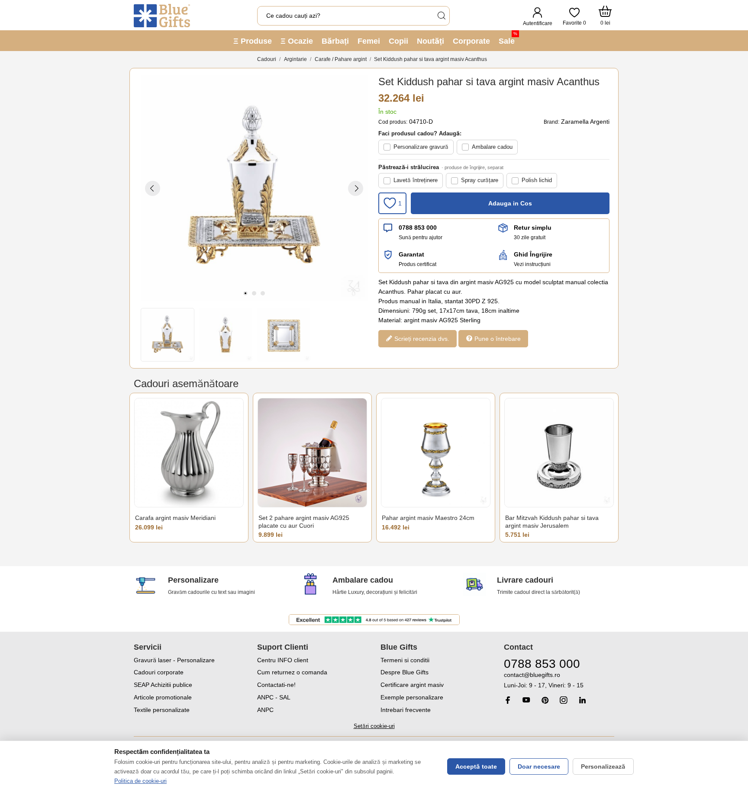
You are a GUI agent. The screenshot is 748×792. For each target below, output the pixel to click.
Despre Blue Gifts (404, 672)
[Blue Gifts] (162, 15)
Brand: (551, 122)
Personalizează (603, 766)
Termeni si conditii (404, 660)
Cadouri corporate (159, 672)
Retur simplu (532, 227)
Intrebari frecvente (405, 709)
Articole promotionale (163, 697)
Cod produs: (392, 122)
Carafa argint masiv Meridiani (175, 517)
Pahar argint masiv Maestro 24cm (428, 517)
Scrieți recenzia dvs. (421, 338)
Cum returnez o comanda (292, 672)
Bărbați (335, 41)
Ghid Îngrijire (533, 254)
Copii (398, 41)
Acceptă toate (476, 766)
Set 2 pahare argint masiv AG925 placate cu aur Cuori (303, 521)
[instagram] (563, 700)
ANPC (265, 709)
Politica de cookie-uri (140, 781)
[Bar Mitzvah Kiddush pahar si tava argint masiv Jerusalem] (559, 453)
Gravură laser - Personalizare (174, 660)
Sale (508, 38)
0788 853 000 (418, 227)
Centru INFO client (282, 660)
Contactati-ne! (276, 684)
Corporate (471, 41)
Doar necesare (539, 766)
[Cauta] (441, 16)
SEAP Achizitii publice (163, 684)
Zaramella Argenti (585, 121)
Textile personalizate (162, 709)
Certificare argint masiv (412, 684)
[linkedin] (582, 700)
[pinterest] (545, 700)
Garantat (411, 254)
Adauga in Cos (510, 203)
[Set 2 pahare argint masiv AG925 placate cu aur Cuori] (312, 453)
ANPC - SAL (273, 697)
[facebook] (507, 700)
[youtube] (526, 699)
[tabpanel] (254, 188)
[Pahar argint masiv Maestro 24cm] (435, 453)
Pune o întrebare (497, 338)
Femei (369, 41)
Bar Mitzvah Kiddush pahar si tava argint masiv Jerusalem (552, 521)
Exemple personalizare (411, 697)
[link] (559, 680)
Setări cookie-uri (374, 726)
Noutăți (430, 41)
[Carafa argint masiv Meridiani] (189, 453)
